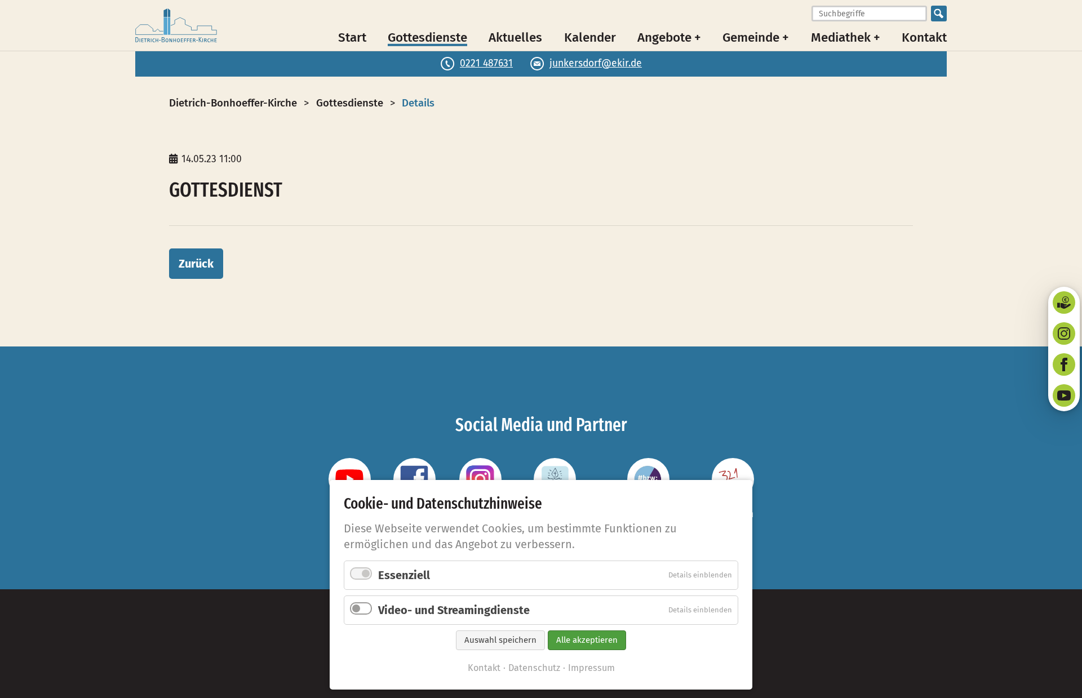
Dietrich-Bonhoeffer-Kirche (233, 103)
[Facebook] (1064, 364)
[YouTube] (1064, 395)
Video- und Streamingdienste (454, 610)
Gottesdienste (427, 37)
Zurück (196, 263)
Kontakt (924, 37)
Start (352, 37)
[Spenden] (1064, 302)
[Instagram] (1064, 333)
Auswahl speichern (500, 640)
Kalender (590, 37)
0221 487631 (486, 63)
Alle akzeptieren (587, 640)
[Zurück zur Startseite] (176, 25)
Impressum (591, 668)
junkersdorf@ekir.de (595, 63)
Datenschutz (534, 668)
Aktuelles (515, 37)
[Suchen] (939, 13)
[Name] (350, 479)
